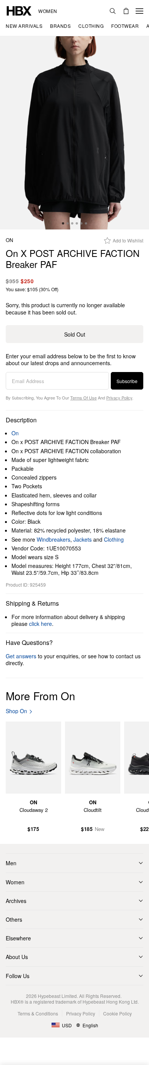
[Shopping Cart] (126, 11)
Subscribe (127, 381)
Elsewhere (18, 938)
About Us (17, 957)
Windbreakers (53, 539)
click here (40, 623)
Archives (16, 901)
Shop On (16, 711)
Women (47, 11)
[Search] (113, 11)
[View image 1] (74, 132)
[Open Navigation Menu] (139, 11)
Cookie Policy (117, 1013)
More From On (40, 695)
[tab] (63, 223)
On (9, 240)
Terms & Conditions (38, 1013)
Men (11, 863)
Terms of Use (83, 398)
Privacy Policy (119, 398)
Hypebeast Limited (57, 996)
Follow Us (17, 976)
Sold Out (74, 334)
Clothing (114, 539)
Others (14, 919)
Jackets (82, 539)
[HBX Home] (19, 10)
